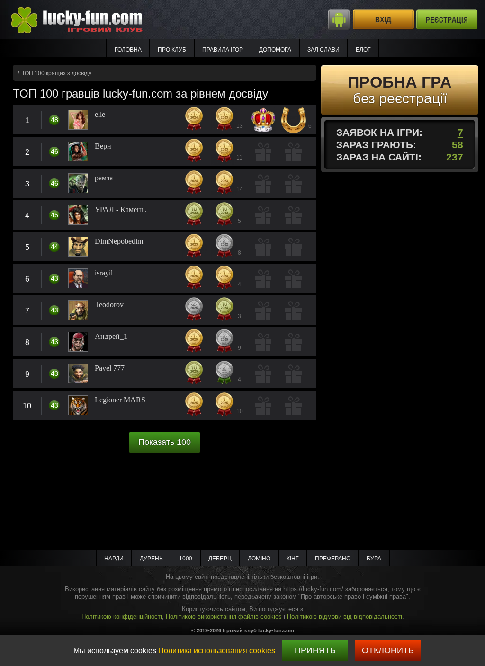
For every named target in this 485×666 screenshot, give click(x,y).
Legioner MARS (120, 400)
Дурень (151, 558)
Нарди (114, 558)
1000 (185, 558)
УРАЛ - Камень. (120, 209)
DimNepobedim (119, 241)
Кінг (293, 558)
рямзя (104, 178)
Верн (103, 146)
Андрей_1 (111, 336)
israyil (104, 273)
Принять (315, 650)
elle (100, 114)
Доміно (259, 558)
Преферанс (332, 558)
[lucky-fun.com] (87, 19)
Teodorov (109, 305)
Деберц (220, 558)
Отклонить (388, 650)
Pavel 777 (110, 368)
